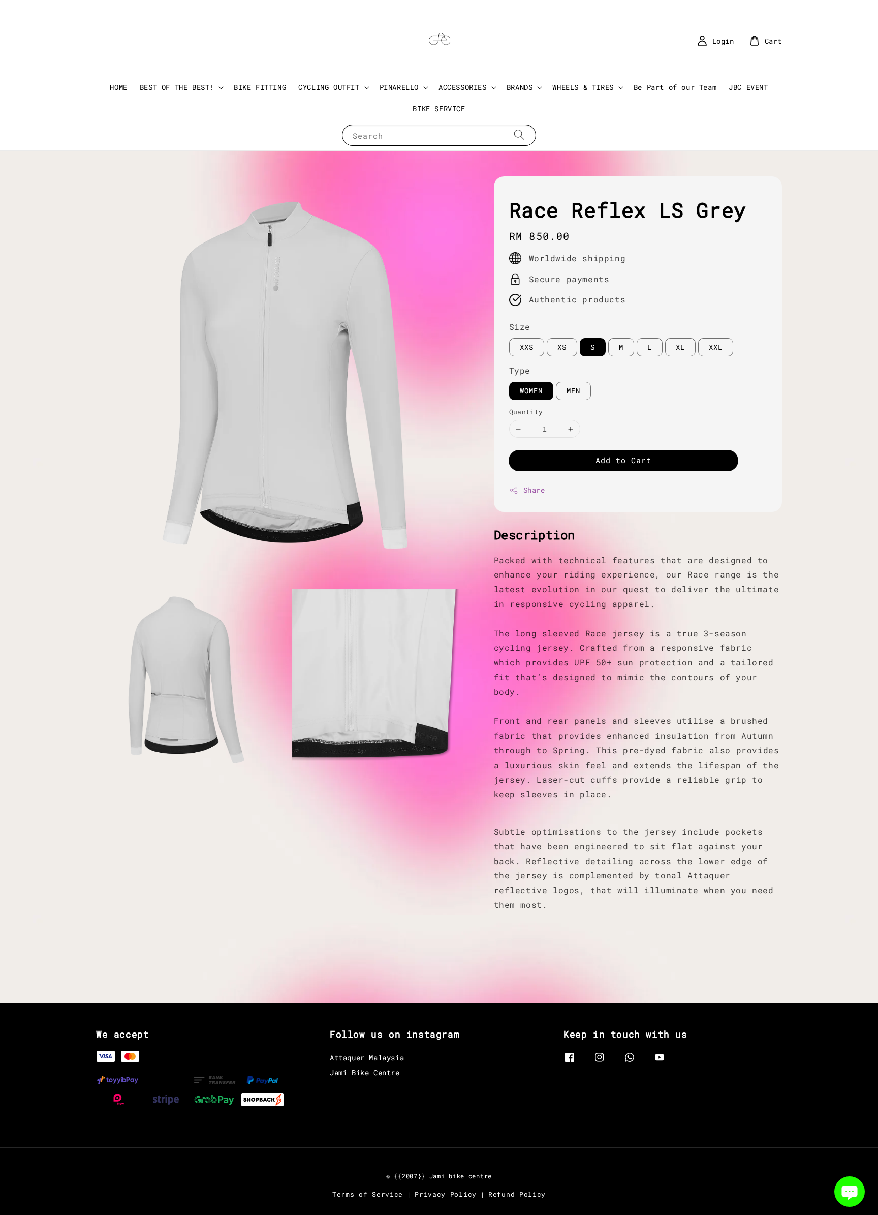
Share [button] (534, 490)
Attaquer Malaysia (367, 1057)
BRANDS (520, 87)
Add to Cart (623, 460)
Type (519, 370)
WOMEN (531, 391)
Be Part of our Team (675, 87)
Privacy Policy (446, 1194)
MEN (573, 391)
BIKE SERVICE (439, 108)
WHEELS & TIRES (582, 87)
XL (680, 347)
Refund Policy (517, 1194)
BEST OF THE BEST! (177, 87)
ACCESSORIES (462, 87)
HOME (118, 87)
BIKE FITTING (260, 87)
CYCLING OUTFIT (328, 87)
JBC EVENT (748, 87)
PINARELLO (399, 87)
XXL (716, 347)
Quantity (526, 411)
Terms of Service (367, 1194)
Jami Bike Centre (365, 1072)
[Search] (519, 135)
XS (562, 347)
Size (519, 326)
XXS (527, 347)
